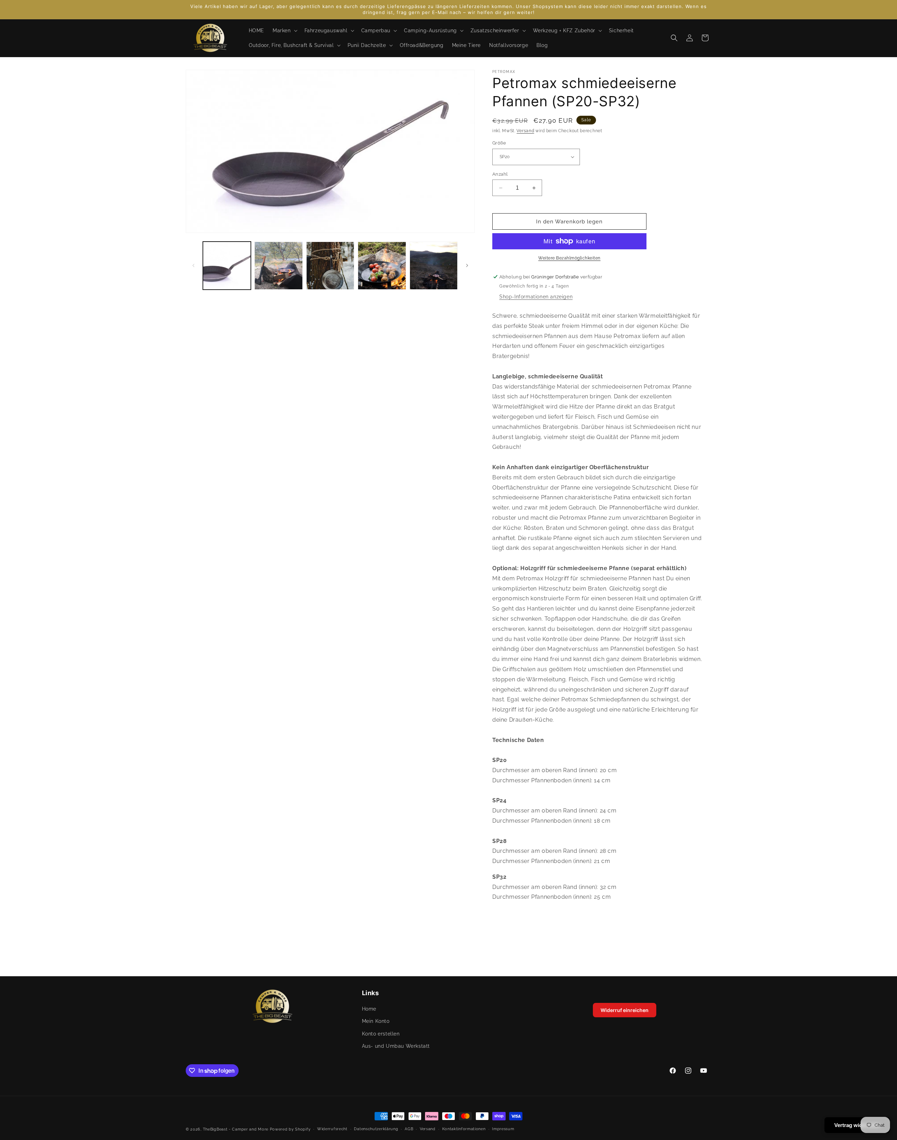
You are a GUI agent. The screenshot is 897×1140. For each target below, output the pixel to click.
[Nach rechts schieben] (467, 265)
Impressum (503, 1129)
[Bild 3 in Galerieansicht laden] (330, 266)
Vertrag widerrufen (857, 1125)
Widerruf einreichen (625, 1010)
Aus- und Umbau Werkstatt (396, 1046)
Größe (499, 143)
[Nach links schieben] (193, 265)
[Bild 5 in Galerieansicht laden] (434, 266)
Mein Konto (376, 1021)
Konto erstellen (381, 1034)
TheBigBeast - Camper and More (235, 1129)
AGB (409, 1129)
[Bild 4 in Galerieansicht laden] (382, 266)
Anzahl (500, 174)
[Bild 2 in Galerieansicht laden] (278, 266)
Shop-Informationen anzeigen (536, 296)
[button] (284, 30)
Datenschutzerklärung (376, 1129)
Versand (525, 130)
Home (369, 1009)
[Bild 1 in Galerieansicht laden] (227, 266)
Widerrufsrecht (332, 1129)
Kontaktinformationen (464, 1129)
